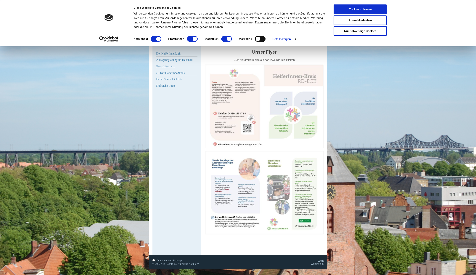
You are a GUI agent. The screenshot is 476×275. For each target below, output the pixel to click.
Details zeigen (281, 39)
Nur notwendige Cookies (360, 31)
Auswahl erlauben (360, 20)
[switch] (192, 39)
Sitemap (177, 260)
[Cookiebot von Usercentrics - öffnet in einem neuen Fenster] (109, 39)
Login (321, 260)
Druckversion (163, 260)
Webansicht (317, 263)
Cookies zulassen (360, 9)
